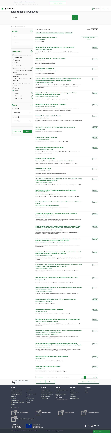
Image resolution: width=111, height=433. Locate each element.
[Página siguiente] (96, 377)
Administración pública (48, 82)
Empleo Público (53, 242)
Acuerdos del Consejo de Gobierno (22, 55)
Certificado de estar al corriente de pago (48, 115)
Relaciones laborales (47, 49)
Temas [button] (15, 31)
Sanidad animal (49, 205)
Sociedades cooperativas (52, 96)
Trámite (16, 90)
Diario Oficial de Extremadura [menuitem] (61, 390)
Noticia (16, 63)
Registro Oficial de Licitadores (45, 68)
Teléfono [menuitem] (72, 390)
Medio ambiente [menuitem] (29, 389)
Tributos (37, 118)
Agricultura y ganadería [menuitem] (16, 394)
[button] (96, 8)
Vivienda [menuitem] (28, 402)
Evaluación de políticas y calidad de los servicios (22, 79)
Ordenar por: (88, 29)
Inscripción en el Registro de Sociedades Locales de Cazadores (55, 127)
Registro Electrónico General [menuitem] (47, 392)
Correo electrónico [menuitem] (74, 392)
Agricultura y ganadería (40, 194)
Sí (40, 382)
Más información (58, 3)
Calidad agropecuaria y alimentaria (53, 194)
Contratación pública (39, 70)
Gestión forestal (38, 347)
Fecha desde (15, 108)
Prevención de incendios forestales (42, 334)
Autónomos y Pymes (53, 70)
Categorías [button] (16, 51)
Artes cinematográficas (69, 160)
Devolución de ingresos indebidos (46, 137)
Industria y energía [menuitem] (15, 400)
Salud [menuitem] (27, 392)
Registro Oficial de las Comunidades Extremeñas (50, 104)
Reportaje (16, 88)
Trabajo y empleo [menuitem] (30, 398)
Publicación (17, 85)
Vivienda (45, 311)
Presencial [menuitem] (72, 394)
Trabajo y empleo (39, 49)
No (50, 382)
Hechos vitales (18, 96)
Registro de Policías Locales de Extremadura (49, 147)
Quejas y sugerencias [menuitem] (45, 396)
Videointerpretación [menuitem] (74, 398)
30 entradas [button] (40, 377)
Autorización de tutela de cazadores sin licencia (50, 58)
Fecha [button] (14, 105)
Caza (44, 60)
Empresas (47, 70)
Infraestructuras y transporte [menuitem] (17, 402)
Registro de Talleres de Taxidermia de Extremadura (51, 356)
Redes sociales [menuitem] (73, 396)
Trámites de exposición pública (22, 83)
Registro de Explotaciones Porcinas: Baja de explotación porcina (55, 299)
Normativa (17, 60)
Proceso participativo (19, 68)
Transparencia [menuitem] (58, 397)
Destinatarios (18, 98)
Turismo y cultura (39, 160)
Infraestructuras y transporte (51, 321)
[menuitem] (19, 412)
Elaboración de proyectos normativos (20, 75)
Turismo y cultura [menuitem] (29, 400)
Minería (45, 217)
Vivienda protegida (39, 311)
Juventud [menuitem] (13, 404)
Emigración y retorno (39, 106)
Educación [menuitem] (13, 396)
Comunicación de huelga (43, 168)
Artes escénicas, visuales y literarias (55, 160)
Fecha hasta (15, 117)
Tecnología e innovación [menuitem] (31, 394)
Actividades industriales (57, 229)
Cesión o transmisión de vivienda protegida (49, 309)
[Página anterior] (82, 377)
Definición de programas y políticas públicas (22, 71)
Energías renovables (39, 229)
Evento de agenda (18, 57)
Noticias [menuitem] (86, 390)
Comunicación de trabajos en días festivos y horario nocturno (54, 47)
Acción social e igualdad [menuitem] (16, 390)
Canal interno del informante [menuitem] (61, 399)
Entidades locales (39, 82)
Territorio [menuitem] (28, 396)
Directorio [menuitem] (57, 392)
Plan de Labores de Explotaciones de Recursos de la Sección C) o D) (56, 277)
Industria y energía (39, 217)
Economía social (43, 96)
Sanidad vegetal (55, 205)
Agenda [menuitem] (86, 392)
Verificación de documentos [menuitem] (47, 394)
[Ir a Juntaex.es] (6, 9)
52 (94, 378)
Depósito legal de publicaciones (45, 158)
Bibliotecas (45, 160)
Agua (48, 217)
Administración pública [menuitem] (16, 392)
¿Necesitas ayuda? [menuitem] (45, 398)
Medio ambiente (38, 60)
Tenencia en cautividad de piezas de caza (48, 366)
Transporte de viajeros (40, 321)
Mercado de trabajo (47, 182)
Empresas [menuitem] (13, 398)
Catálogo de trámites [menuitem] (45, 390)
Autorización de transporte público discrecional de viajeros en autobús (57, 319)
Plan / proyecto (18, 65)
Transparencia (46, 242)
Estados (17, 93)
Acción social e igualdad (40, 39)
